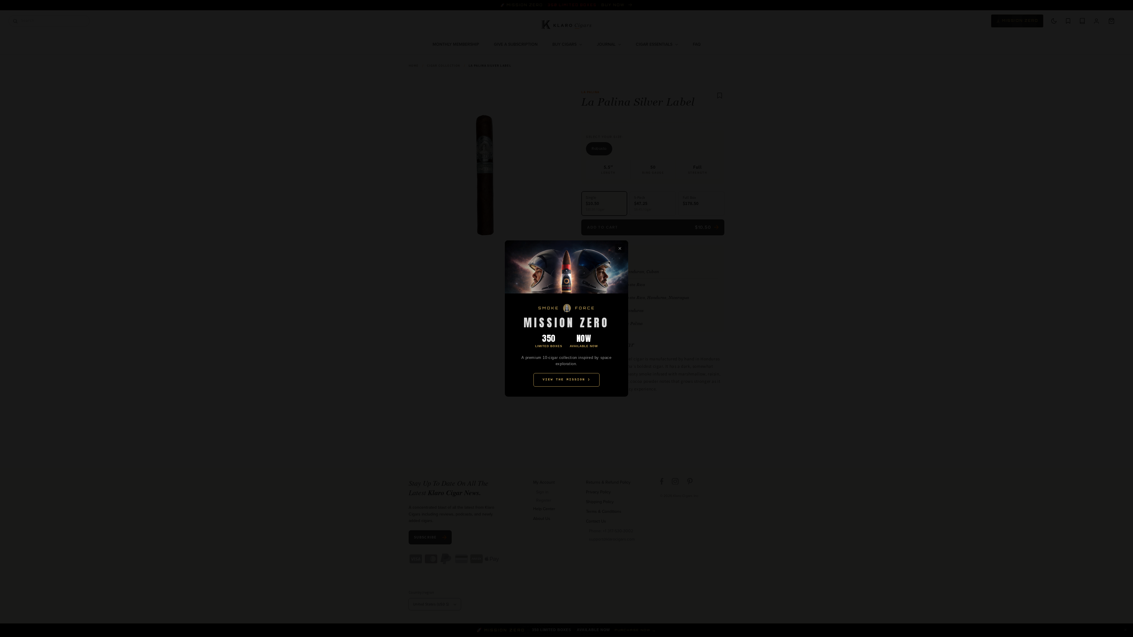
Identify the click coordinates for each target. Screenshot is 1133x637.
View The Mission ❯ (566, 379)
